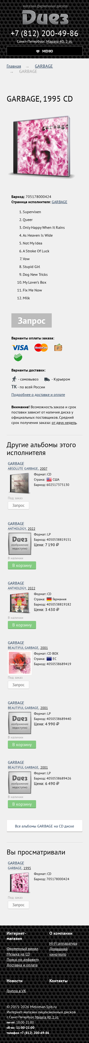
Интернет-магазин (16, 935)
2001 (28, 648)
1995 (19, 868)
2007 (27, 468)
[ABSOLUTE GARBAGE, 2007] (21, 483)
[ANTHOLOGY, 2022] (21, 543)
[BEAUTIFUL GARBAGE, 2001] (21, 663)
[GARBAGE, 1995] (21, 883)
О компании (60, 933)
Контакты (58, 980)
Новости (15, 980)
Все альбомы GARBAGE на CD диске (44, 826)
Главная (14, 66)
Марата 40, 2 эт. (59, 41)
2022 (21, 529)
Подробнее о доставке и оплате (38, 394)
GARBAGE (44, 66)
